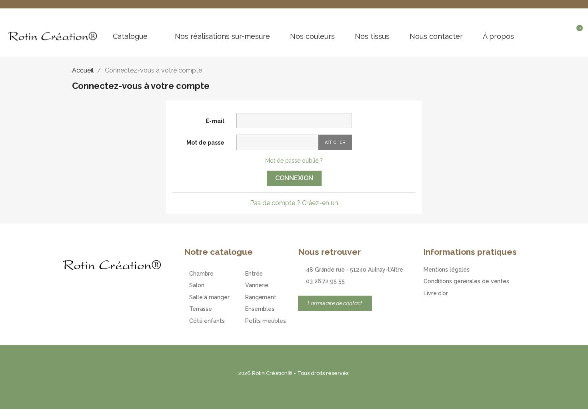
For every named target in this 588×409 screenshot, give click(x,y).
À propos (498, 36)
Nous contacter (436, 36)
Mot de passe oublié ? (294, 160)
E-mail (215, 121)
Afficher (335, 142)
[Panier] (577, 33)
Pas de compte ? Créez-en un (294, 203)
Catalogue (130, 36)
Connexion (294, 178)
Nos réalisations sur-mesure (222, 36)
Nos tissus (372, 36)
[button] (550, 32)
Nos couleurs (312, 36)
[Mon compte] (564, 32)
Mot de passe (205, 142)
